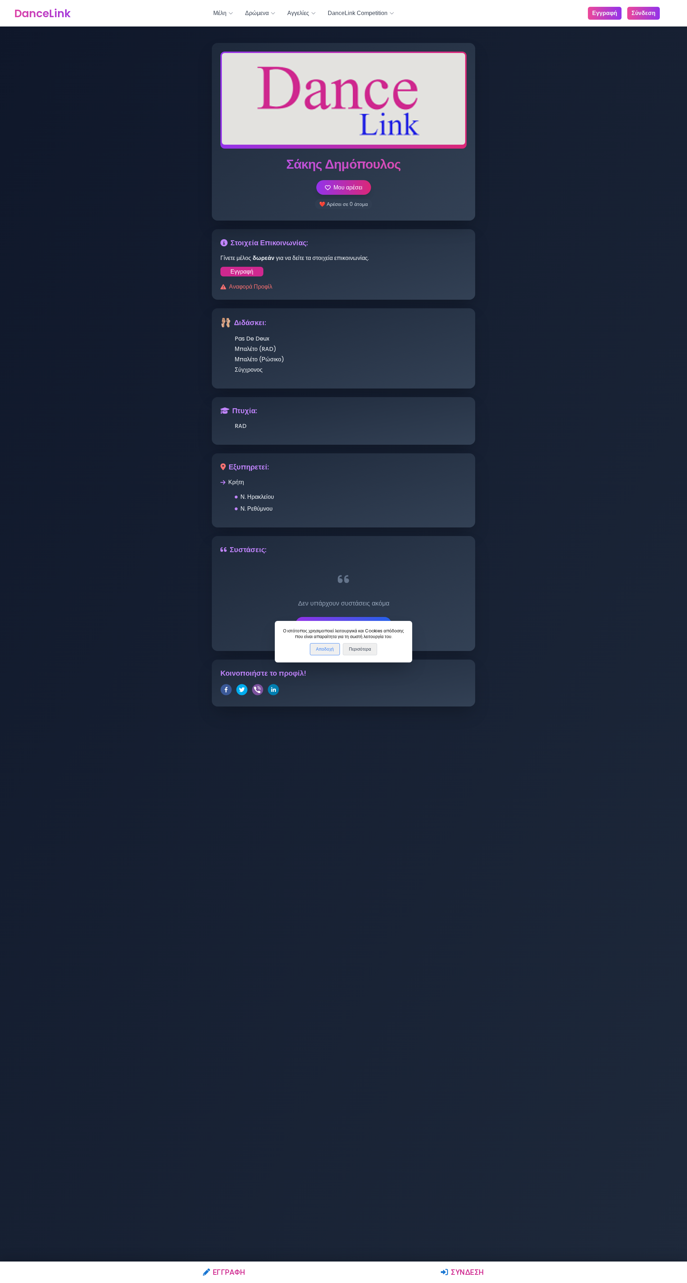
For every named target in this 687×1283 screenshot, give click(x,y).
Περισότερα (360, 649)
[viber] (257, 691)
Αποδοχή (325, 649)
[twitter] (242, 691)
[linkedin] (273, 691)
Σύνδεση (467, 1272)
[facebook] (226, 691)
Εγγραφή (229, 1272)
